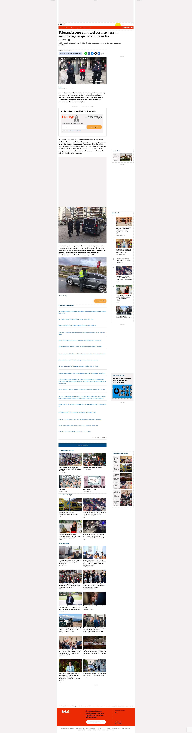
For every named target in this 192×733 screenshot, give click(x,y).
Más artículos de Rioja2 (65, 495)
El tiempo (67, 27)
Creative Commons (100, 728)
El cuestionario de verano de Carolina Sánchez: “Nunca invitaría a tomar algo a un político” (70, 536)
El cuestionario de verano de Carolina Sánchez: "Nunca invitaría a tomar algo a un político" (123, 298)
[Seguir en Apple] (117, 712)
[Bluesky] (92, 53)
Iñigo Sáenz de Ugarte (88, 609)
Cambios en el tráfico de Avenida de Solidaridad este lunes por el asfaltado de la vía (94, 514)
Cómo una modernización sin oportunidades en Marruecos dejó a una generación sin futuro (94, 585)
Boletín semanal (86, 27)
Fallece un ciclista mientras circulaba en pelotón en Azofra (68, 513)
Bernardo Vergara (63, 491)
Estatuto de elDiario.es (90, 728)
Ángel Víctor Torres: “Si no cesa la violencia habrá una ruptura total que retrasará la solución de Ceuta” (70, 607)
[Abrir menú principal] (133, 24)
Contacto (89, 730)
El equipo (72, 728)
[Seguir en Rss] (120, 723)
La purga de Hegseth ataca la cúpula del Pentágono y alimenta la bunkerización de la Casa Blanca (94, 629)
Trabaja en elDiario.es (80, 728)
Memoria (96, 706)
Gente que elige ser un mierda (92, 467)
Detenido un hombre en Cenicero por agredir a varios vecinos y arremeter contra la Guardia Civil (93, 536)
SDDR (79, 706)
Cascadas (82, 706)
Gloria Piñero (62, 633)
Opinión (73, 27)
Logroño (62, 27)
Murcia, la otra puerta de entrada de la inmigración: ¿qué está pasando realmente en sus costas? (70, 629)
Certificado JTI (105, 730)
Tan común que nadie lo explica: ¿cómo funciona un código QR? (116, 485)
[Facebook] (89, 53)
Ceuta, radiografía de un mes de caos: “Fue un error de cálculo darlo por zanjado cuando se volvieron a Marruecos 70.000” (94, 562)
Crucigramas (76, 706)
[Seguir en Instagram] (118, 723)
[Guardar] (102, 53)
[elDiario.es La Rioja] (71, 711)
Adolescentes (106, 706)
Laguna (93, 706)
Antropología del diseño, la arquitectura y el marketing (123, 259)
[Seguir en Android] (115, 712)
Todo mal (62, 489)
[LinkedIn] (99, 53)
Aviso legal (108, 728)
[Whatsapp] (85, 53)
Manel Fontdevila (87, 491)
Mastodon (112, 730)
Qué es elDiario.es (65, 728)
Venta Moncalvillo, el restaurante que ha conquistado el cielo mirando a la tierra (116, 157)
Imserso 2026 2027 (88, 706)
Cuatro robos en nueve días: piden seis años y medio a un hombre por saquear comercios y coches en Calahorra (123, 230)
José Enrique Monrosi (88, 567)
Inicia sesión (125, 24)
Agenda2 (79, 27)
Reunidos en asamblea (90, 489)
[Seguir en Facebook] (117, 723)
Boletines (99, 730)
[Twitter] (95, 53)
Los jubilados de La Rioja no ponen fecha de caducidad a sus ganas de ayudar (123, 250)
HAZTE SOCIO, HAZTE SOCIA (96, 722)
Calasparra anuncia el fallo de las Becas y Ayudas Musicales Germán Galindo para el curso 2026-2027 (116, 459)
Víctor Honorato (62, 472)
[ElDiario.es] (128, 27)
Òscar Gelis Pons (62, 565)
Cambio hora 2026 (70, 706)
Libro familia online (121, 706)
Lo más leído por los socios (66, 450)
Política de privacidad (116, 728)
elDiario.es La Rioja (62, 296)
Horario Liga (101, 706)
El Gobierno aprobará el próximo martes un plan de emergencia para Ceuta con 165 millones (70, 585)
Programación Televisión (129, 706)
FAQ (123, 728)
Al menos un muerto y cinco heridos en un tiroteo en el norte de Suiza (94, 674)
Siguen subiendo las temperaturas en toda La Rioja (124, 316)
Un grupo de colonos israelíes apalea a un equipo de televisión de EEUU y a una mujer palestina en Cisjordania (94, 651)
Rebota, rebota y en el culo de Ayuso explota (94, 606)
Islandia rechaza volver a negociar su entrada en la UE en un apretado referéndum (70, 561)
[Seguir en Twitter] (115, 723)
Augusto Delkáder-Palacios (89, 589)
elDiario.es (61, 589)
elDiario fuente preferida (113, 706)
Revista (94, 730)
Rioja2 (60, 87)
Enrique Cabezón (119, 262)
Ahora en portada (64, 543)
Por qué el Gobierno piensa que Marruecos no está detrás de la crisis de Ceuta (70, 469)
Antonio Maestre (87, 469)
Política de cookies (82, 730)
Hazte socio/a (118, 24)
